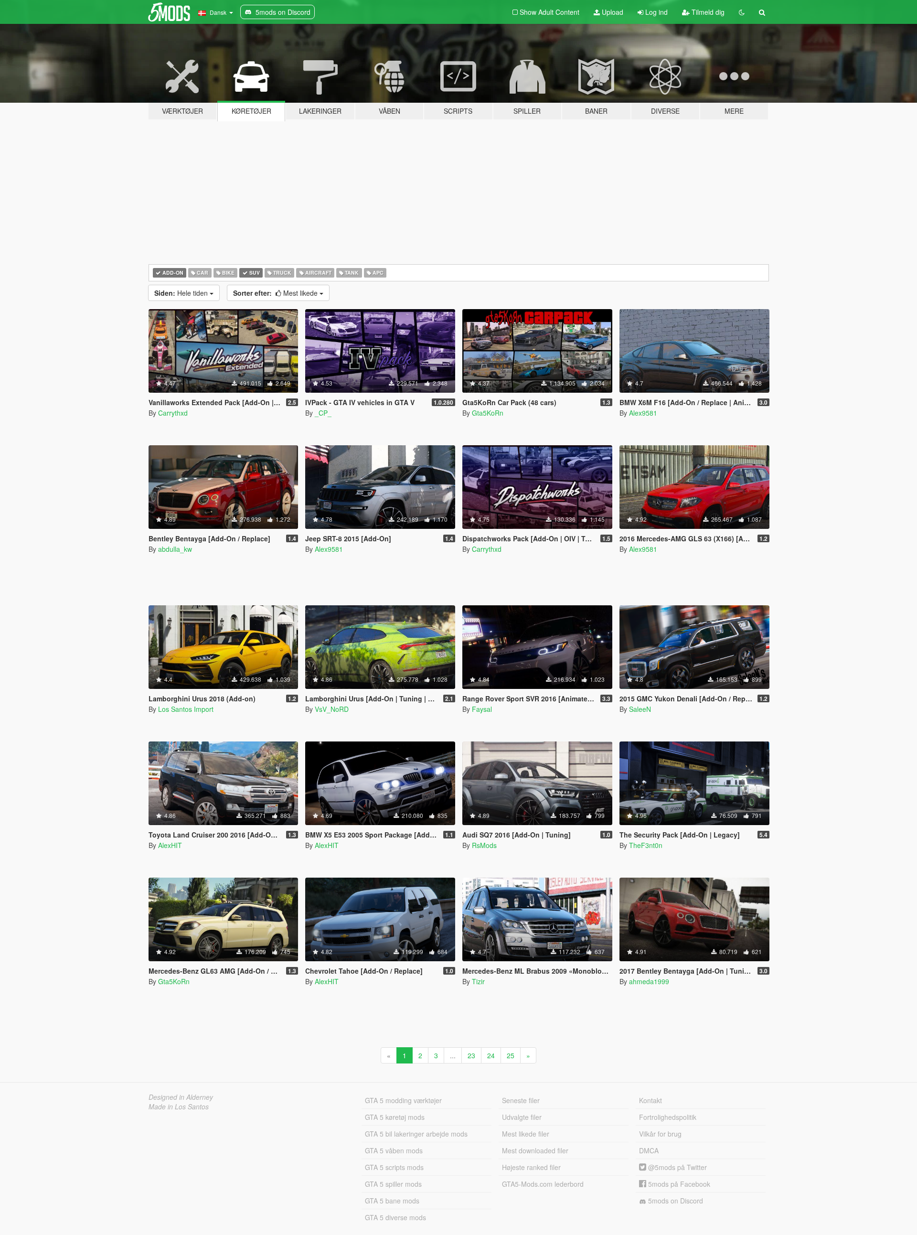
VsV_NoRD (332, 709)
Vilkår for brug (660, 1133)
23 (471, 1055)
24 (491, 1055)
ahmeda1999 (649, 981)
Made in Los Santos (179, 1106)
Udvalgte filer (522, 1117)
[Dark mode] (742, 12)
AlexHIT (170, 845)
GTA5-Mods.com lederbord (543, 1184)
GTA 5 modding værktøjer (403, 1100)
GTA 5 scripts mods (394, 1167)
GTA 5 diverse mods (395, 1217)
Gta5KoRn (487, 413)
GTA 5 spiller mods (393, 1184)
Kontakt (650, 1100)
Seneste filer (521, 1100)
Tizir (478, 981)
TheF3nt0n (645, 845)
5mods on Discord (674, 1200)
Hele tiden (182, 293)
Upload (611, 12)
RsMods (484, 845)
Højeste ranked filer (531, 1167)
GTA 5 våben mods (394, 1150)
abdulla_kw (175, 549)
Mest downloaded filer (535, 1150)
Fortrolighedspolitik (667, 1117)
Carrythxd (173, 413)
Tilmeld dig (707, 12)
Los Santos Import (185, 709)
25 (510, 1055)
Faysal (482, 709)
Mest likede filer (525, 1133)
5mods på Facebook (678, 1184)
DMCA (649, 1150)
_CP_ (323, 413)
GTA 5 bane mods (392, 1200)
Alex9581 (643, 413)
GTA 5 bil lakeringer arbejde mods (416, 1133)
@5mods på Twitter (676, 1167)
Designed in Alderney (181, 1097)
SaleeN (640, 709)
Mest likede (276, 293)
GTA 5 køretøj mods (395, 1117)
